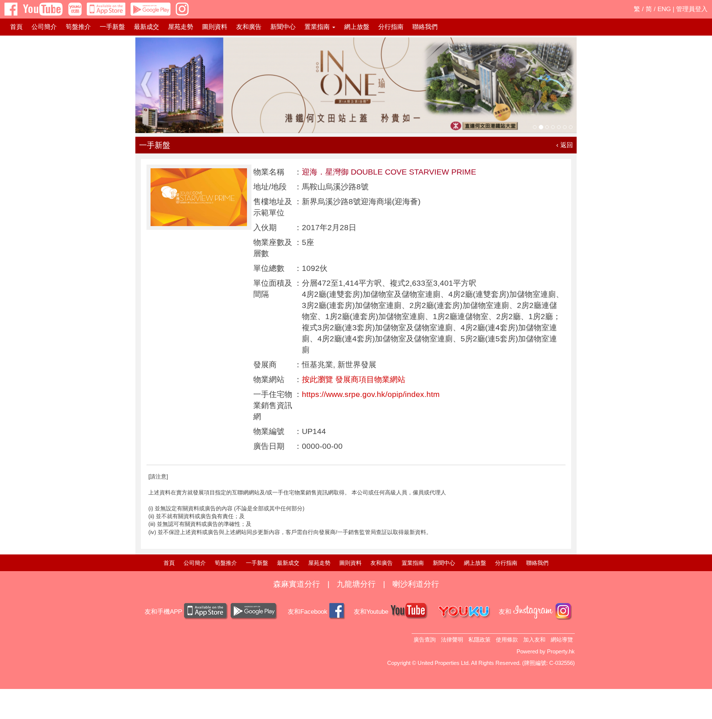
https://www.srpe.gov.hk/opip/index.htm (371, 394)
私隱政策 (479, 639)
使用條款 (507, 639)
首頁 (16, 26)
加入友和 (534, 639)
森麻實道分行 (296, 584)
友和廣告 (248, 26)
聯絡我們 (425, 26)
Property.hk (561, 651)
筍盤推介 (78, 26)
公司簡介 (44, 26)
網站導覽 (562, 639)
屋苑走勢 (180, 26)
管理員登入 (692, 9)
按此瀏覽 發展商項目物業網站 (353, 379)
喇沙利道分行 (415, 584)
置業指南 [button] (318, 26)
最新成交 (146, 26)
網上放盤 (356, 26)
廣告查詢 (424, 639)
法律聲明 (452, 639)
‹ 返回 (564, 145)
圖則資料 (214, 26)
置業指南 (413, 563)
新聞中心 (283, 26)
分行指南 (390, 26)
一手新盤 (112, 26)
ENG (664, 9)
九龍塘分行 (356, 584)
